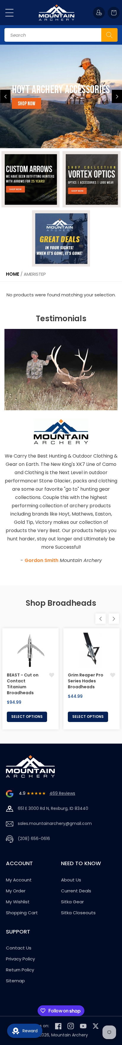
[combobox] (61, 35)
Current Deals (76, 891)
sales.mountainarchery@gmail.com (55, 823)
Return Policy (20, 970)
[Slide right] (114, 618)
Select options (27, 716)
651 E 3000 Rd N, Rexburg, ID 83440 (53, 808)
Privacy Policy (20, 959)
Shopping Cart (22, 913)
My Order (15, 891)
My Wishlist (18, 902)
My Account (19, 880)
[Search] (109, 35)
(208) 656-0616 (34, 839)
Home (12, 274)
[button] (9, 12)
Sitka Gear (72, 902)
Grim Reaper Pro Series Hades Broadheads (85, 681)
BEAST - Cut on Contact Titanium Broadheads (22, 684)
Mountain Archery (69, 1035)
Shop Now (26, 104)
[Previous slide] (5, 96)
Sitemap (15, 981)
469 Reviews (62, 793)
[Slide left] (100, 618)
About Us (71, 880)
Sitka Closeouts (78, 913)
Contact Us (18, 948)
